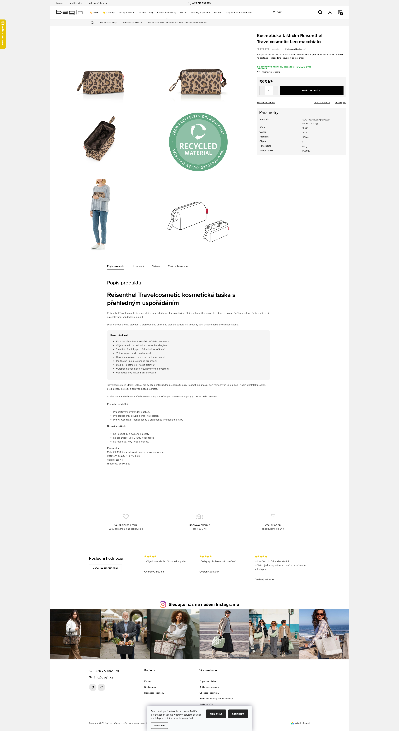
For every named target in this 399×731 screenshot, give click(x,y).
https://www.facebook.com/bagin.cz (92, 687)
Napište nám (76, 3)
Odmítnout (216, 714)
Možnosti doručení (271, 71)
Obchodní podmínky (209, 692)
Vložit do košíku (312, 90)
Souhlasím (238, 714)
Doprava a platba (208, 681)
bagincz (101, 687)
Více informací (297, 57)
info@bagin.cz (103, 677)
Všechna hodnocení (105, 568)
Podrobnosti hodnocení (295, 49)
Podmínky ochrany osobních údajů (216, 698)
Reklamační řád (207, 704)
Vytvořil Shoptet (302, 723)
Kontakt (59, 3)
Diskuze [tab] (156, 266)
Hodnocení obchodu (98, 3)
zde (192, 718)
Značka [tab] (178, 266)
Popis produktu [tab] (115, 266)
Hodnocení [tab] (138, 266)
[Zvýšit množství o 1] (275, 90)
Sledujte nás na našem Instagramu (204, 604)
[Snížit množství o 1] (262, 90)
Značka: (266, 102)
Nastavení (159, 725)
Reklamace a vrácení (209, 687)
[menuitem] (94, 12)
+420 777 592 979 (106, 670)
